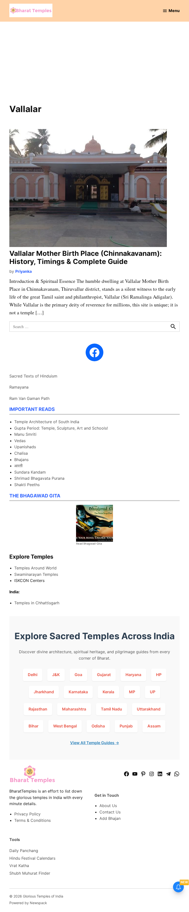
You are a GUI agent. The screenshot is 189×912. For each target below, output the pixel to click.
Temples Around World (35, 567)
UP (152, 691)
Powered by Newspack (28, 903)
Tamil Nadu (111, 709)
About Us (108, 805)
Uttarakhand (148, 709)
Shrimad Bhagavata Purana (39, 478)
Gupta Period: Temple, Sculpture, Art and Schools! (61, 428)
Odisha (98, 726)
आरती (18, 465)
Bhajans (21, 459)
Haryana (133, 674)
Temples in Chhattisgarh (36, 602)
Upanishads (25, 446)
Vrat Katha (19, 865)
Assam (153, 726)
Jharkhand (44, 691)
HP (158, 674)
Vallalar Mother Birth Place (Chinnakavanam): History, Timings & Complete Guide (85, 257)
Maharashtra (74, 709)
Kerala (108, 691)
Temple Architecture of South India (46, 421)
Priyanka (23, 271)
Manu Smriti (25, 434)
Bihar (33, 726)
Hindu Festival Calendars (32, 858)
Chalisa (21, 453)
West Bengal (65, 726)
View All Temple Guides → (94, 742)
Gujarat (104, 674)
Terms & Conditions (32, 820)
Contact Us (110, 812)
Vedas (20, 440)
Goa (78, 674)
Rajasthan (38, 709)
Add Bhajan (110, 818)
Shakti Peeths (27, 484)
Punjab (126, 726)
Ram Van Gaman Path (29, 398)
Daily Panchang (23, 850)
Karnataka (78, 691)
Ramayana (19, 387)
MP (132, 691)
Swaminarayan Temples (36, 574)
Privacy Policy (27, 813)
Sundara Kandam (30, 472)
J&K (56, 674)
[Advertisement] (95, 65)
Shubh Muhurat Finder (29, 873)
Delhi (32, 674)
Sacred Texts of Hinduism (33, 376)
